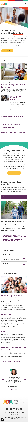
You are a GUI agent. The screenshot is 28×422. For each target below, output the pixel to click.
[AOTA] (8, 4)
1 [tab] (11, 389)
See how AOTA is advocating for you (12, 255)
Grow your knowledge (8, 250)
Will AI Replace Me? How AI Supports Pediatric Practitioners (12, 117)
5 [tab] (16, 389)
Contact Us (17, 412)
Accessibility (23, 412)
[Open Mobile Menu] (22, 3)
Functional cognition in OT (8, 314)
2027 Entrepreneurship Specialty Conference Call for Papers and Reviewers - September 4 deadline (13, 126)
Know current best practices (10, 197)
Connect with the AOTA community (12, 259)
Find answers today (14, 173)
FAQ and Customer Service (8, 412)
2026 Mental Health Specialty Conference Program (16, 98)
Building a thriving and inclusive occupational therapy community (12, 296)
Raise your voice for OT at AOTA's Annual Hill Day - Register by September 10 (13, 133)
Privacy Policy (18, 414)
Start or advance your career (10, 246)
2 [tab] (12, 389)
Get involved (6, 263)
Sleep (3, 331)
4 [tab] (15, 389)
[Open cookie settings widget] (2, 419)
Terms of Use (11, 414)
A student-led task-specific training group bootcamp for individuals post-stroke (13, 85)
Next (25, 379)
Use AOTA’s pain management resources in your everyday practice (13, 348)
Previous (2, 379)
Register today (7, 50)
